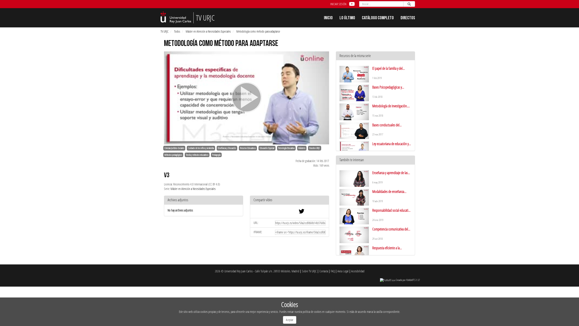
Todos (177, 31)
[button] (289, 200)
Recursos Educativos (248, 148)
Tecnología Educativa (286, 148)
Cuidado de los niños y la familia (201, 148)
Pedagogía (216, 154)
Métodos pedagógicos (173, 154)
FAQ (333, 271)
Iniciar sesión (338, 4)
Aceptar (289, 320)
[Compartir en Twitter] (301, 212)
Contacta (323, 271)
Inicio (328, 18)
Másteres (301, 148)
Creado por (408, 280)
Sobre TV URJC (309, 271)
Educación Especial (267, 148)
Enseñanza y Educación (227, 148)
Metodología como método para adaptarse (258, 31)
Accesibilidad (357, 271)
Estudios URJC (314, 148)
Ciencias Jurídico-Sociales (174, 148)
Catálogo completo (378, 18)
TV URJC (164, 31)
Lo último (347, 18)
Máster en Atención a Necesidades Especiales (208, 31)
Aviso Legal (343, 271)
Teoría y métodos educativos (197, 154)
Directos (408, 18)
